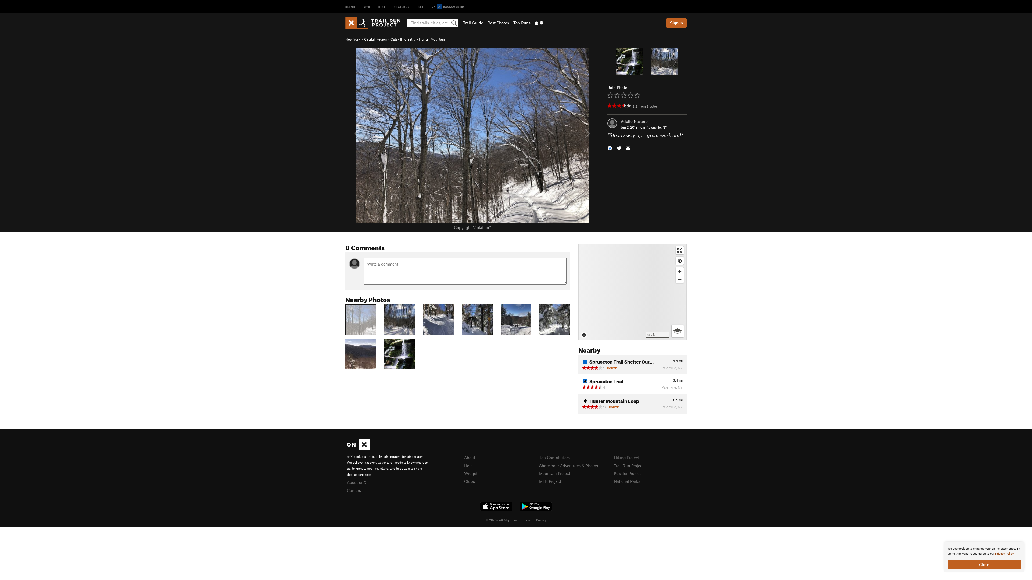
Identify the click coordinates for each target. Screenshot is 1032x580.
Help (468, 465)
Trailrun (402, 6)
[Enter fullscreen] (680, 250)
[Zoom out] (680, 279)
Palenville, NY (656, 127)
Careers (354, 490)
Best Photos (498, 22)
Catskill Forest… (402, 39)
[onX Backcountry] (448, 7)
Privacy (541, 520)
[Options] (678, 331)
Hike (382, 6)
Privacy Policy (1004, 554)
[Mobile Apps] (539, 22)
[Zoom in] (680, 271)
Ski (421, 6)
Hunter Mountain (432, 39)
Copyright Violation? (472, 227)
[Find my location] (680, 261)
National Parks (627, 481)
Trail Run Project (629, 465)
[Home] (375, 23)
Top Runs (522, 22)
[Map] (632, 292)
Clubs (469, 481)
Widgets (471, 473)
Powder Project (627, 473)
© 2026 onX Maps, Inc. (502, 520)
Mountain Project (554, 473)
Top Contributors (554, 457)
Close (984, 564)
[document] (984, 557)
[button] (609, 148)
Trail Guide (473, 22)
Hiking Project (626, 457)
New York (352, 39)
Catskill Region (375, 39)
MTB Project (550, 481)
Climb (350, 6)
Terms (527, 520)
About (469, 457)
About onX (356, 482)
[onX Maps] (358, 448)
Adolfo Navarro (634, 121)
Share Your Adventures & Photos (568, 465)
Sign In (676, 22)
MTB (367, 6)
